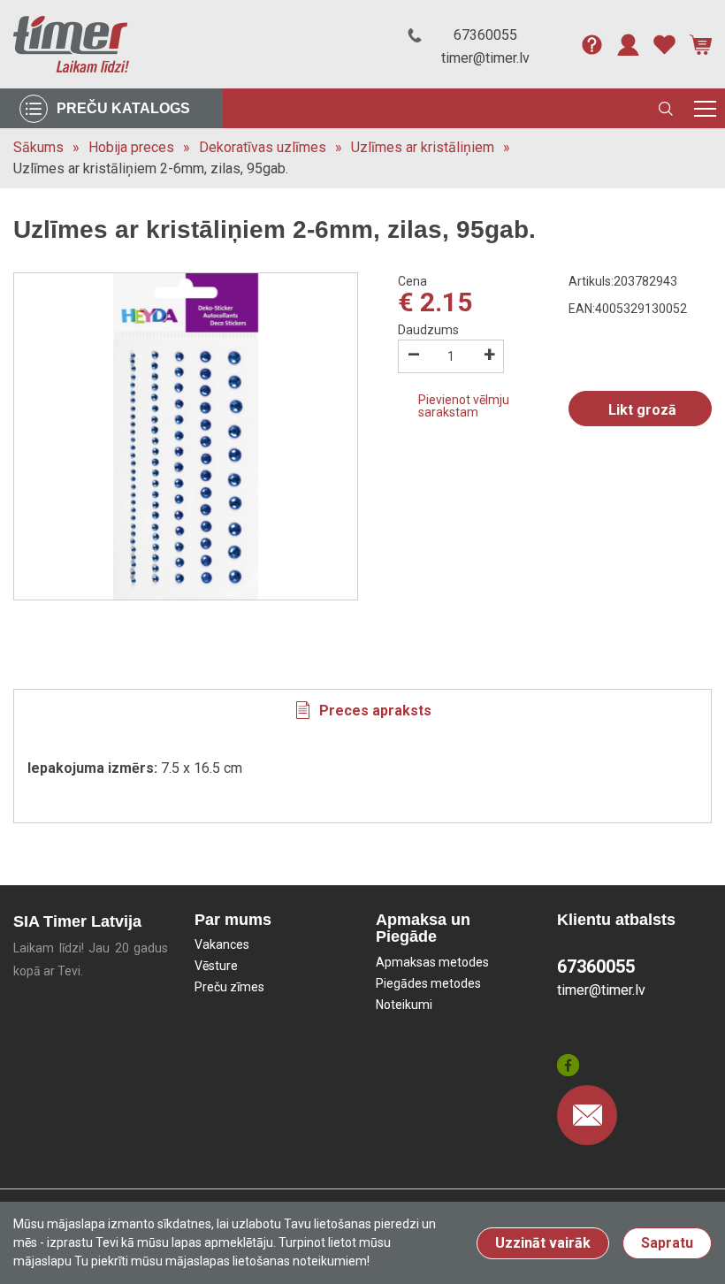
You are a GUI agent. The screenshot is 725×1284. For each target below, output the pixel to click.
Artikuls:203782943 (623, 281)
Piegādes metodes (428, 983)
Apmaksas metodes (432, 962)
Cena (412, 281)
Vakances (222, 944)
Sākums (38, 147)
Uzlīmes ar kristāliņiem (422, 147)
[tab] (362, 710)
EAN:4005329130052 (628, 309)
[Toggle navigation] (705, 108)
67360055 (485, 35)
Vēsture (216, 966)
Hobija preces (131, 147)
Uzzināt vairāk (543, 1242)
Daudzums (428, 330)
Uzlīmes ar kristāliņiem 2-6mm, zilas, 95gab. (150, 168)
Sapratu (667, 1242)
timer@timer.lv (485, 58)
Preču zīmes (229, 987)
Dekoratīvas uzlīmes (262, 147)
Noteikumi (404, 1004)
